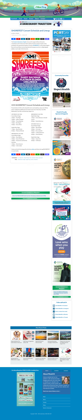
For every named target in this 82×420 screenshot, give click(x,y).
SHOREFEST (36, 45)
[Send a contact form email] (63, 19)
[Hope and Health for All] (62, 85)
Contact (43, 19)
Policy (44, 405)
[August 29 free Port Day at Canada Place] (62, 41)
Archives (66, 370)
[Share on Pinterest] (18, 39)
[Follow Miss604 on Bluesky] (54, 19)
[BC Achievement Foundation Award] (62, 127)
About (37, 19)
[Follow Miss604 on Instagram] (57, 19)
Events (31, 19)
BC (18, 157)
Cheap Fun (21, 157)
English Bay (28, 159)
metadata (30, 156)
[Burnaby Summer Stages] (62, 147)
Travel (25, 19)
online (32, 149)
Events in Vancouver (47, 407)
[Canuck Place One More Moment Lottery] (62, 240)
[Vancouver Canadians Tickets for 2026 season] (41, 23)
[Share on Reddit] (33, 39)
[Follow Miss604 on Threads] (59, 19)
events (32, 159)
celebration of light (21, 159)
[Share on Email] (28, 39)
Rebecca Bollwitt (16, 33)
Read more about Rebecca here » (51, 391)
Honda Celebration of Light (19, 42)
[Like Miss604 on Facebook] (61, 19)
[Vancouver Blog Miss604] (41, 7)
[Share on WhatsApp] (37, 39)
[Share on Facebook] (13, 39)
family (37, 157)
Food (20, 19)
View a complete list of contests (30, 198)
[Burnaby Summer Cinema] (62, 212)
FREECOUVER (42, 16)
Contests (56, 370)
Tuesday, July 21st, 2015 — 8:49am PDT (19, 35)
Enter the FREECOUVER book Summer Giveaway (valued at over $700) (29, 195)
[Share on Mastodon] (47, 39)
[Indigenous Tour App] (62, 100)
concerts (33, 157)
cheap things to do (27, 157)
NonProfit (14, 19)
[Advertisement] (30, 177)
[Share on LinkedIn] (23, 39)
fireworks (36, 159)
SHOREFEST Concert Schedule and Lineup (30, 30)
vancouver (41, 157)
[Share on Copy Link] (42, 39)
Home (44, 396)
